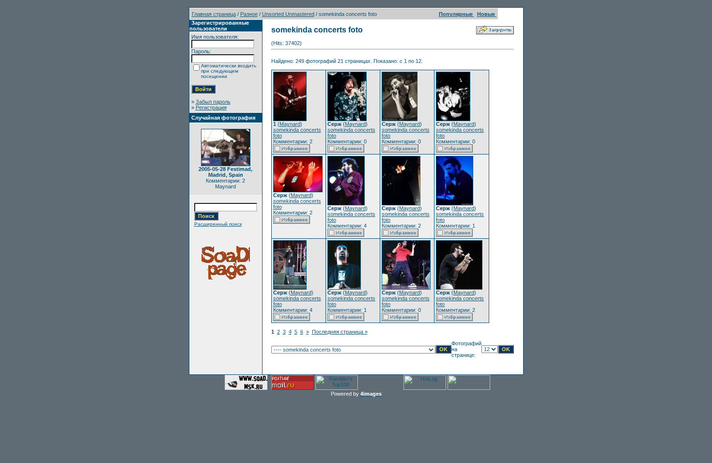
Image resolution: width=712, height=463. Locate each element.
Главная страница (214, 14)
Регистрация (211, 107)
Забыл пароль (213, 102)
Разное (249, 14)
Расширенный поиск (218, 224)
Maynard (289, 124)
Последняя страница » (340, 332)
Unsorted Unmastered (288, 14)
